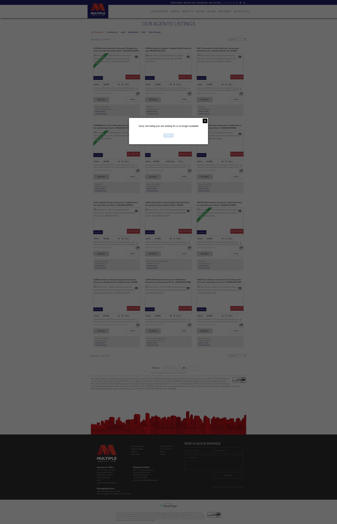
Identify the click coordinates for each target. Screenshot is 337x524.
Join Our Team (159, 11)
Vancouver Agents (137, 446)
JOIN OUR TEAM (166, 446)
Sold (143, 32)
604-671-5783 (203, 343)
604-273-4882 (141, 478)
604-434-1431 (107, 475)
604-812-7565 (152, 343)
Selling (211, 11)
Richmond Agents (137, 449)
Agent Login (229, 3)
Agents (175, 11)
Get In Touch (241, 11)
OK (168, 135)
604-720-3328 (203, 266)
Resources (224, 11)
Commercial (112, 32)
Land (123, 32)
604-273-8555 (152, 189)
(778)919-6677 (152, 266)
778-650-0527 (100, 343)
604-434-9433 (105, 478)
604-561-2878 (152, 111)
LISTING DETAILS (101, 99)
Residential (133, 32)
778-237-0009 (100, 111)
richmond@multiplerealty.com (148, 480)
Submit (228, 475)
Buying (200, 11)
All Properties (97, 32)
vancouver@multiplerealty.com (107, 483)
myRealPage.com (168, 506)
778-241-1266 (203, 111)
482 (184, 368)
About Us (187, 11)
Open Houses (154, 32)
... (177, 368)
